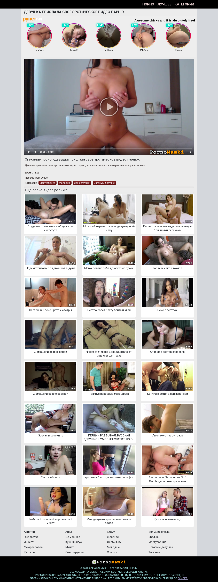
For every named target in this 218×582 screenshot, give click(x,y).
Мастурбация (47, 182)
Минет (69, 547)
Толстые (154, 552)
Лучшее (164, 4)
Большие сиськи (159, 531)
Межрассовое (33, 547)
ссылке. (183, 578)
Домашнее (72, 537)
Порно (148, 4)
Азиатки (29, 531)
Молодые (64, 182)
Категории (184, 4)
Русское (29, 552)
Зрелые (154, 537)
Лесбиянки (114, 542)
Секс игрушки (82, 182)
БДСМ (111, 531)
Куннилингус (73, 542)
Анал (68, 531)
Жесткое (113, 537)
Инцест (29, 542)
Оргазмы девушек (104, 182)
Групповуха (31, 537)
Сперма (112, 552)
